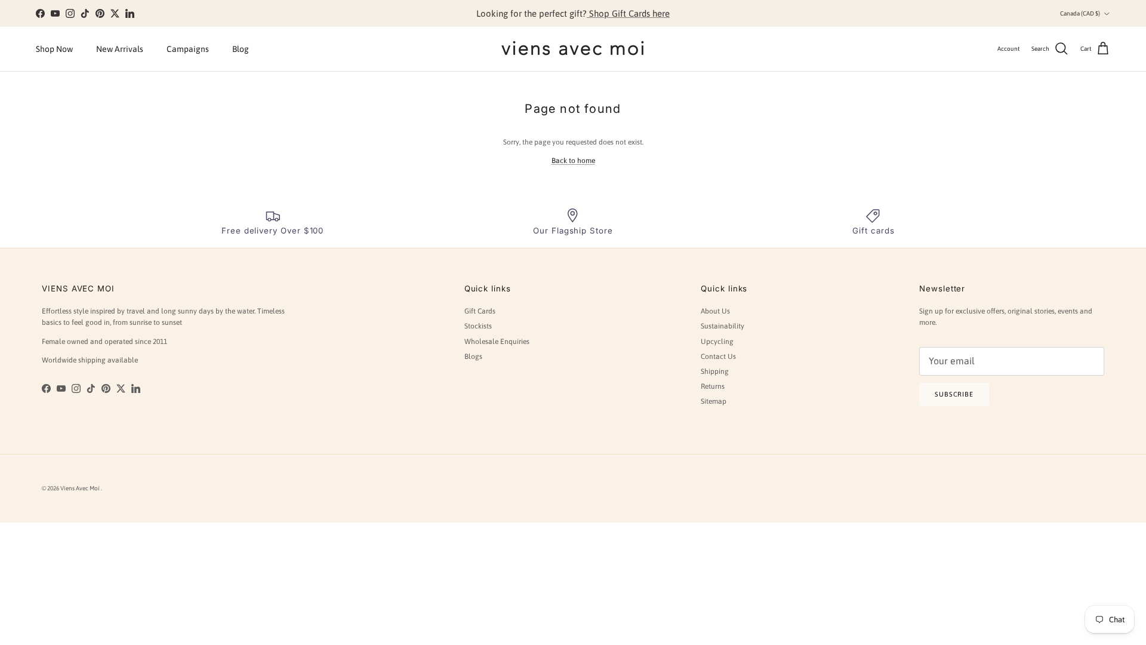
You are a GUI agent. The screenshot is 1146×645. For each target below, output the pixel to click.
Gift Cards (479, 311)
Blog (240, 49)
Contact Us (718, 356)
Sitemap (713, 401)
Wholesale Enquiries (496, 341)
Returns (713, 386)
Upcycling (717, 341)
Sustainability (722, 326)
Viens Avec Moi (80, 488)
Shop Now (54, 49)
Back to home (573, 160)
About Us (715, 311)
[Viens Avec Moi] (573, 49)
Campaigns (188, 49)
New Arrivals (119, 49)
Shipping (715, 371)
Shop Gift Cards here (628, 13)
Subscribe (954, 394)
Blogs (473, 356)
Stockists (478, 326)
